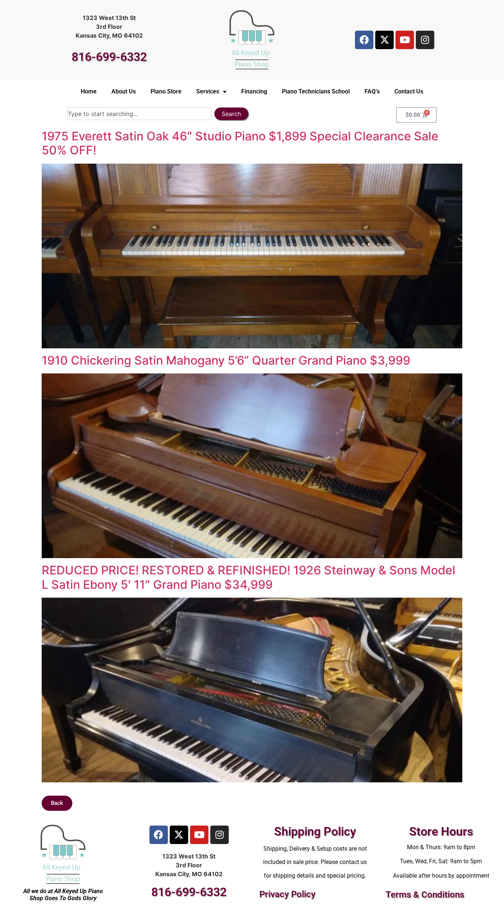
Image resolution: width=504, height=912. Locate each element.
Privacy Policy (287, 894)
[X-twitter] (384, 40)
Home (89, 91)
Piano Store (166, 91)
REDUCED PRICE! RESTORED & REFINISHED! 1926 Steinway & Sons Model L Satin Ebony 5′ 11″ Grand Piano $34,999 (248, 577)
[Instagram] (425, 40)
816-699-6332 (109, 57)
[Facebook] (364, 40)
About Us (123, 91)
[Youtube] (405, 40)
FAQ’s (372, 91)
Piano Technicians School (316, 91)
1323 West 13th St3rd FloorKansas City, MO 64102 (109, 26)
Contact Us (408, 91)
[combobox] (139, 113)
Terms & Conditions (425, 894)
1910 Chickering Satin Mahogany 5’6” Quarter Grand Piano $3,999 (226, 360)
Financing (254, 91)
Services (207, 91)
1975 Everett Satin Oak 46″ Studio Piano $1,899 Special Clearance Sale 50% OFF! (240, 143)
